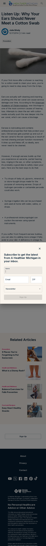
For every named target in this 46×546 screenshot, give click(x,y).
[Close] (39, 248)
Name (7, 269)
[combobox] (23, 289)
